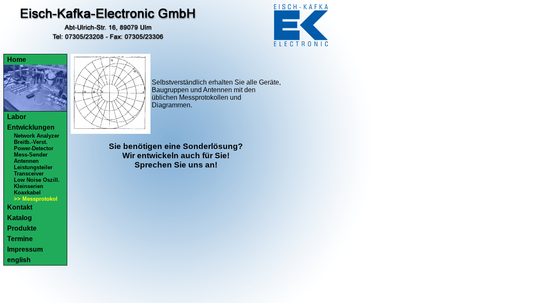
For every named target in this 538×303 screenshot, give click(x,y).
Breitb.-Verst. (30, 142)
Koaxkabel (27, 192)
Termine (20, 238)
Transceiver (29, 173)
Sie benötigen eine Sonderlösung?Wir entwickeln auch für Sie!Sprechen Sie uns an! (176, 155)
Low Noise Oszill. (37, 180)
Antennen (26, 161)
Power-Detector (33, 148)
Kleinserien (28, 186)
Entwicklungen (31, 127)
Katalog (19, 217)
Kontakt (19, 207)
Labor (16, 116)
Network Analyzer (36, 136)
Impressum (25, 249)
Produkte (22, 228)
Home (16, 59)
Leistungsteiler (33, 167)
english (19, 259)
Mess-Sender (30, 155)
